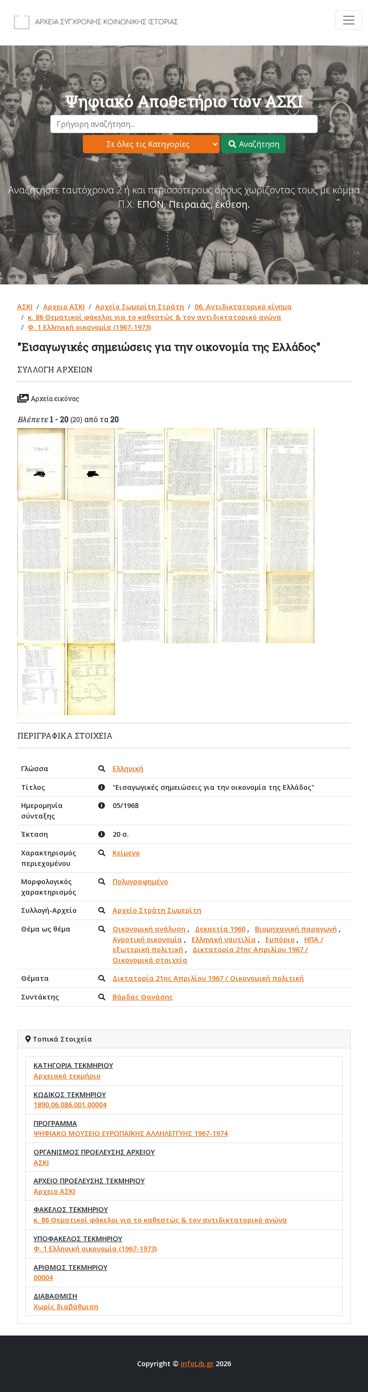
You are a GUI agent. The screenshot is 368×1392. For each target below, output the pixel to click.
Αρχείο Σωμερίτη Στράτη (139, 306)
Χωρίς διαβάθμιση (66, 1306)
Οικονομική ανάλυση (149, 928)
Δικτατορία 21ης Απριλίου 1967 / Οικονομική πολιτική (208, 978)
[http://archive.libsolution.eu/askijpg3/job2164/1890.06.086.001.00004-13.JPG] (42, 606)
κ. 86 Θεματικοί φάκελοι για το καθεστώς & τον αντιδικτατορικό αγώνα (154, 317)
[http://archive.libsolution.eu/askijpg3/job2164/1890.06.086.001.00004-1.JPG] (42, 463)
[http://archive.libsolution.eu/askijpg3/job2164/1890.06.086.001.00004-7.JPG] (42, 534)
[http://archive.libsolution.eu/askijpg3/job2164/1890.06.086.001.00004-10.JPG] (192, 534)
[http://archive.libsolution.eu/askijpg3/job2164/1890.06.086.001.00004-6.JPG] (290, 463)
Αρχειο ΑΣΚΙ (64, 306)
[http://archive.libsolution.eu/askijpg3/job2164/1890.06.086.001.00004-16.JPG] (192, 606)
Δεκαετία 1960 (220, 928)
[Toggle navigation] (348, 20)
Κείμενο (126, 852)
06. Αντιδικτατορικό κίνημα (243, 306)
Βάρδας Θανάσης (143, 996)
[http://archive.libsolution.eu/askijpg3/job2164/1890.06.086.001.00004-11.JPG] (241, 534)
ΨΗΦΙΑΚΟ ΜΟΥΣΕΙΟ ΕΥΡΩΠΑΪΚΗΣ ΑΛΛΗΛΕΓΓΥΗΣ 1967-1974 (131, 1133)
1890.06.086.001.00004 (70, 1104)
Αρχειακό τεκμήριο (67, 1075)
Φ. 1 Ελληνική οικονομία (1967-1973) (89, 327)
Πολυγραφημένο (140, 881)
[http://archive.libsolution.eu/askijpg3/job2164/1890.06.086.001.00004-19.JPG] (42, 678)
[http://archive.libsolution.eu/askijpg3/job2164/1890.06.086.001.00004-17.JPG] (241, 606)
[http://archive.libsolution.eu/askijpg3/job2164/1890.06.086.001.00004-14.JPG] (92, 606)
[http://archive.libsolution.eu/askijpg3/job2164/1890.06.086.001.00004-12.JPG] (290, 534)
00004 (43, 1277)
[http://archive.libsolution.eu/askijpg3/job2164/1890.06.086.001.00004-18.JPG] (290, 606)
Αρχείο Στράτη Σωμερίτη (157, 910)
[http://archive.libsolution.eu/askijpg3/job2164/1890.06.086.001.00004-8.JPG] (92, 534)
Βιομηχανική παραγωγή (296, 928)
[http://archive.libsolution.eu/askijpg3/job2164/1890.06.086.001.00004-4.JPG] (192, 463)
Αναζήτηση (258, 144)
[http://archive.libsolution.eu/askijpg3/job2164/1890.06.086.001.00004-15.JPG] (142, 606)
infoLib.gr (197, 1363)
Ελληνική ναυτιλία (224, 939)
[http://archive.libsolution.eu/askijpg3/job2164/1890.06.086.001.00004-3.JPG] (142, 463)
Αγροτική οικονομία (147, 939)
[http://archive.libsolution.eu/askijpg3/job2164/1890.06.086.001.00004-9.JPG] (142, 534)
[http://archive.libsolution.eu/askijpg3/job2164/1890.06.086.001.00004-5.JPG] (241, 463)
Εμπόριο (280, 939)
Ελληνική (128, 768)
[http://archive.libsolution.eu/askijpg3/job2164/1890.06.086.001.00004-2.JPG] (92, 463)
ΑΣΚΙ (25, 306)
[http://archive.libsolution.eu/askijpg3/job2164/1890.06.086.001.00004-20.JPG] (91, 678)
